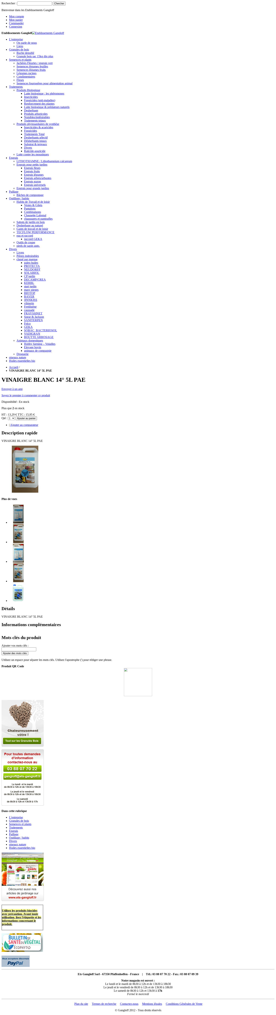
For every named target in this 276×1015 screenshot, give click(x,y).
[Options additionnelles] (16, 965)
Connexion (15, 26)
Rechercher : (9, 3)
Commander (16, 23)
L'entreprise (16, 817)
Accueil (13, 367)
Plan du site (81, 1003)
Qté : (4, 418)
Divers (13, 841)
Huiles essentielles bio (22, 847)
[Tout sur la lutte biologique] (23, 745)
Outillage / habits (19, 837)
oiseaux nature (17, 844)
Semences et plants (20, 824)
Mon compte (16, 16)
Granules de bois (19, 820)
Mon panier (16, 19)
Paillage (13, 834)
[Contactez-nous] (23, 804)
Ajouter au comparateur (24, 424)
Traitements (16, 827)
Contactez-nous (129, 1003)
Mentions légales (152, 1003)
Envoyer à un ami (12, 389)
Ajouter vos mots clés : (15, 645)
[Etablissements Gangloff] (48, 33)
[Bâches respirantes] (23, 899)
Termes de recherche (104, 1003)
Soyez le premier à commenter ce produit (26, 395)
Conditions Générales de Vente (184, 1003)
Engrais (13, 830)
